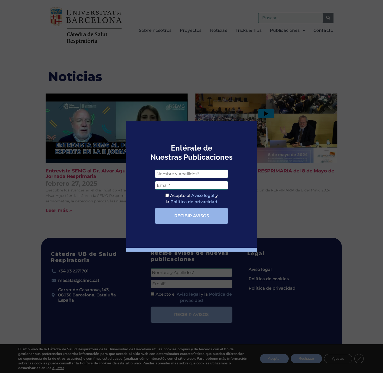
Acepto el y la (192, 198)
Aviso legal (202, 195)
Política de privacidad (193, 201)
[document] (191, 186)
